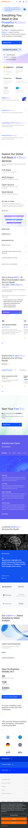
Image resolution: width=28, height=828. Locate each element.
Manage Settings (14, 815)
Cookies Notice (4, 825)
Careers (3, 801)
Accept (14, 818)
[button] (2, 391)
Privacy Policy (17, 801)
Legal (23, 801)
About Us (9, 801)
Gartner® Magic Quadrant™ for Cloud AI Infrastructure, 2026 (11, 647)
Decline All (14, 822)
